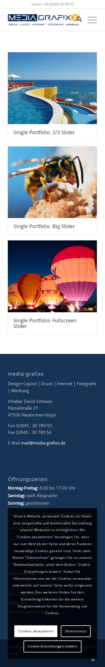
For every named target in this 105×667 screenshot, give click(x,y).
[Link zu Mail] (93, 660)
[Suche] (76, 20)
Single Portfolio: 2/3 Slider (44, 132)
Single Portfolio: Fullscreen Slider (44, 323)
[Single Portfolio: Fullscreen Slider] (52, 276)
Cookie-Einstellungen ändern (52, 646)
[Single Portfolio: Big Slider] (52, 182)
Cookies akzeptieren (35, 631)
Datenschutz (76, 631)
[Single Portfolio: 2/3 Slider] (52, 88)
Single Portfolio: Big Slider (44, 226)
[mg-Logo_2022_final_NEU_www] (43, 20)
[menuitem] (76, 20)
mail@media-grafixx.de (43, 443)
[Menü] (89, 20)
